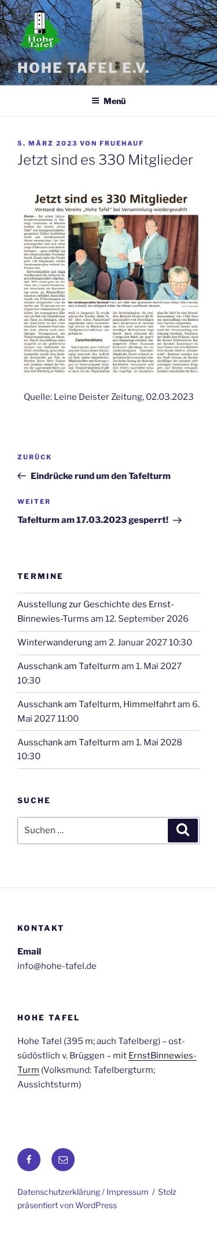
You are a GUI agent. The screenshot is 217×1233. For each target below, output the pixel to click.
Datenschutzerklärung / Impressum (83, 1192)
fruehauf (122, 143)
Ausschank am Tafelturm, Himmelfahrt (96, 704)
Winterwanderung (55, 642)
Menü (115, 101)
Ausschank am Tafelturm (68, 666)
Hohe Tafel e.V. (83, 68)
